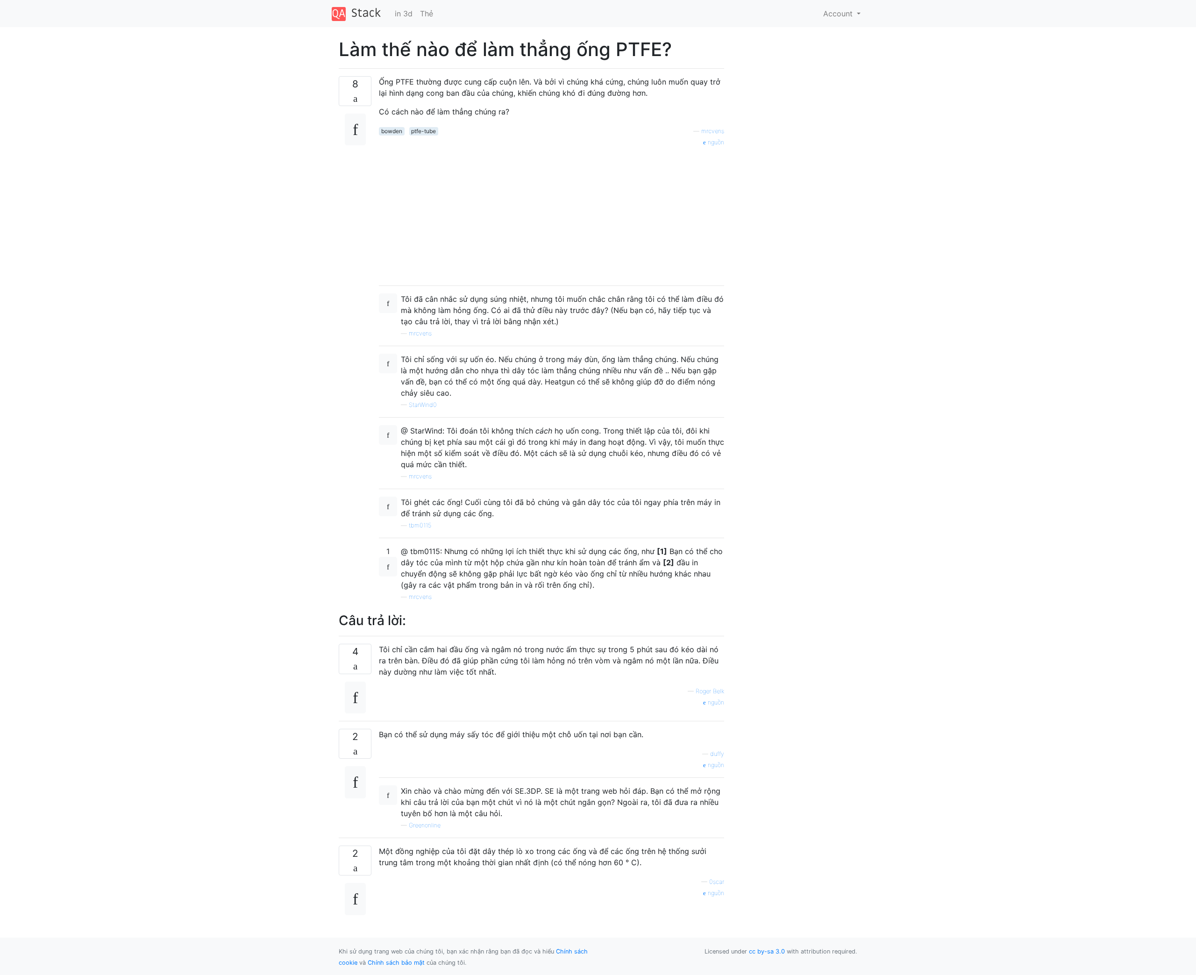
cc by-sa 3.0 (767, 951)
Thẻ (426, 13)
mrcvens (712, 131)
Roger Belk (710, 691)
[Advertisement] (551, 212)
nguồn (715, 142)
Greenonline (425, 825)
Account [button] (839, 13)
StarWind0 (423, 404)
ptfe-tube (423, 131)
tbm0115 (420, 525)
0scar (716, 881)
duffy (717, 753)
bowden (391, 131)
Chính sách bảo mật (396, 962)
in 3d (404, 13)
